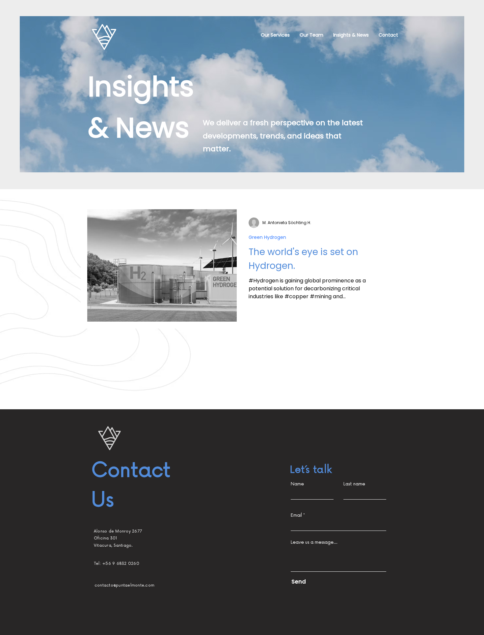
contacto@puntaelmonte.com (124, 585)
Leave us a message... (314, 542)
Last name (354, 484)
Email (296, 515)
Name (297, 484)
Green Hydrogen (267, 237)
